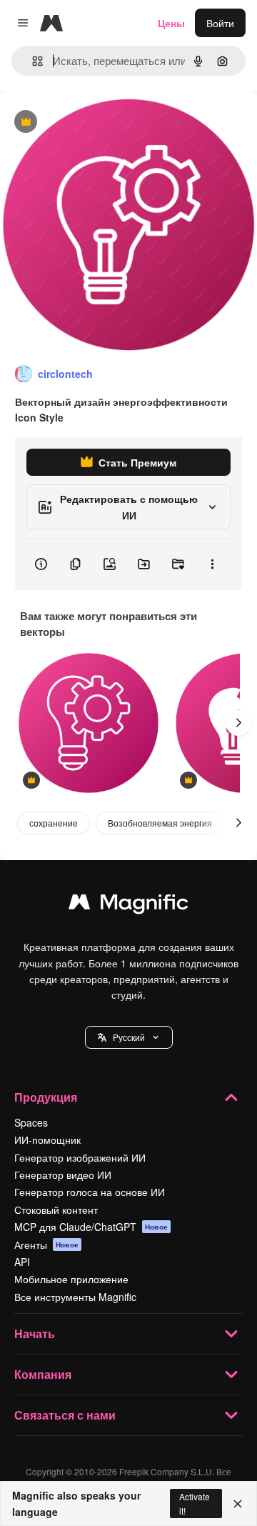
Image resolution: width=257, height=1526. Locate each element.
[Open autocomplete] (31, 61)
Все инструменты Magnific (75, 1297)
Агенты (46, 1244)
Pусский (129, 1037)
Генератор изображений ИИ (80, 1157)
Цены (171, 23)
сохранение (53, 823)
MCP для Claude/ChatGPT (91, 1227)
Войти (220, 23)
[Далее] (238, 723)
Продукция (45, 1097)
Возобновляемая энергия (160, 823)
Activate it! (194, 1503)
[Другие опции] (212, 564)
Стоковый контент (56, 1209)
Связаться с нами (65, 1415)
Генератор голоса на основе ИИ (89, 1192)
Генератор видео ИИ (62, 1174)
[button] (129, 1037)
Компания (42, 1374)
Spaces (31, 1122)
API (22, 1262)
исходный (95, 122)
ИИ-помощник (47, 1139)
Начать (34, 1333)
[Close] (238, 1503)
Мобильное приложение (71, 1279)
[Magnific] (128, 905)
